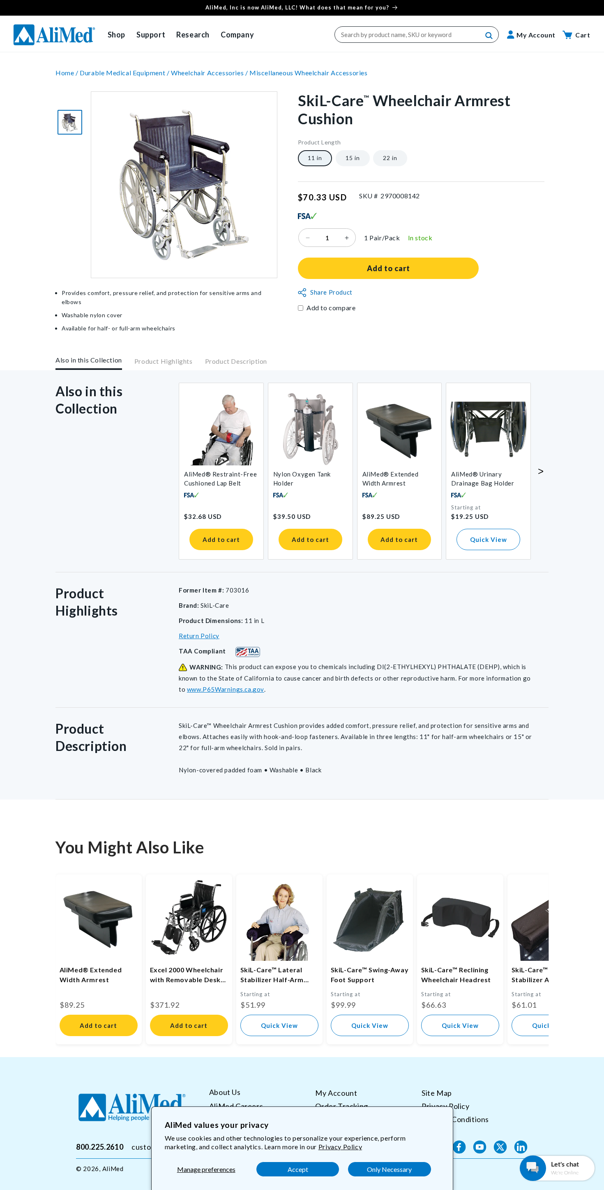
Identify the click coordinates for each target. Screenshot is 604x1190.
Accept (298, 1169)
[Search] (489, 36)
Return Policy (199, 635)
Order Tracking (341, 1105)
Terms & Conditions (455, 1118)
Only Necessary (389, 1169)
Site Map (437, 1092)
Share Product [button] (331, 292)
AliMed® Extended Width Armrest (390, 478)
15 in (353, 158)
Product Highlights (163, 361)
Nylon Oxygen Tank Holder (302, 478)
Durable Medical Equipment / (125, 73)
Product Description (236, 361)
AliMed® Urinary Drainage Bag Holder (482, 478)
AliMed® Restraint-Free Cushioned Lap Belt (220, 478)
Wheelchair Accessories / (210, 73)
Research (193, 34)
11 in (315, 158)
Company (237, 34)
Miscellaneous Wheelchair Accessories (308, 73)
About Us (225, 1092)
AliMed (113, 1168)
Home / (67, 73)
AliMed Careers (236, 1105)
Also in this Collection (88, 360)
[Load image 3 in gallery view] (70, 122)
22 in (390, 158)
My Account (336, 1092)
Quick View (488, 539)
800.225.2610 (99, 1146)
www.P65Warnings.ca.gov (225, 689)
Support (150, 34)
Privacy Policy (340, 1146)
